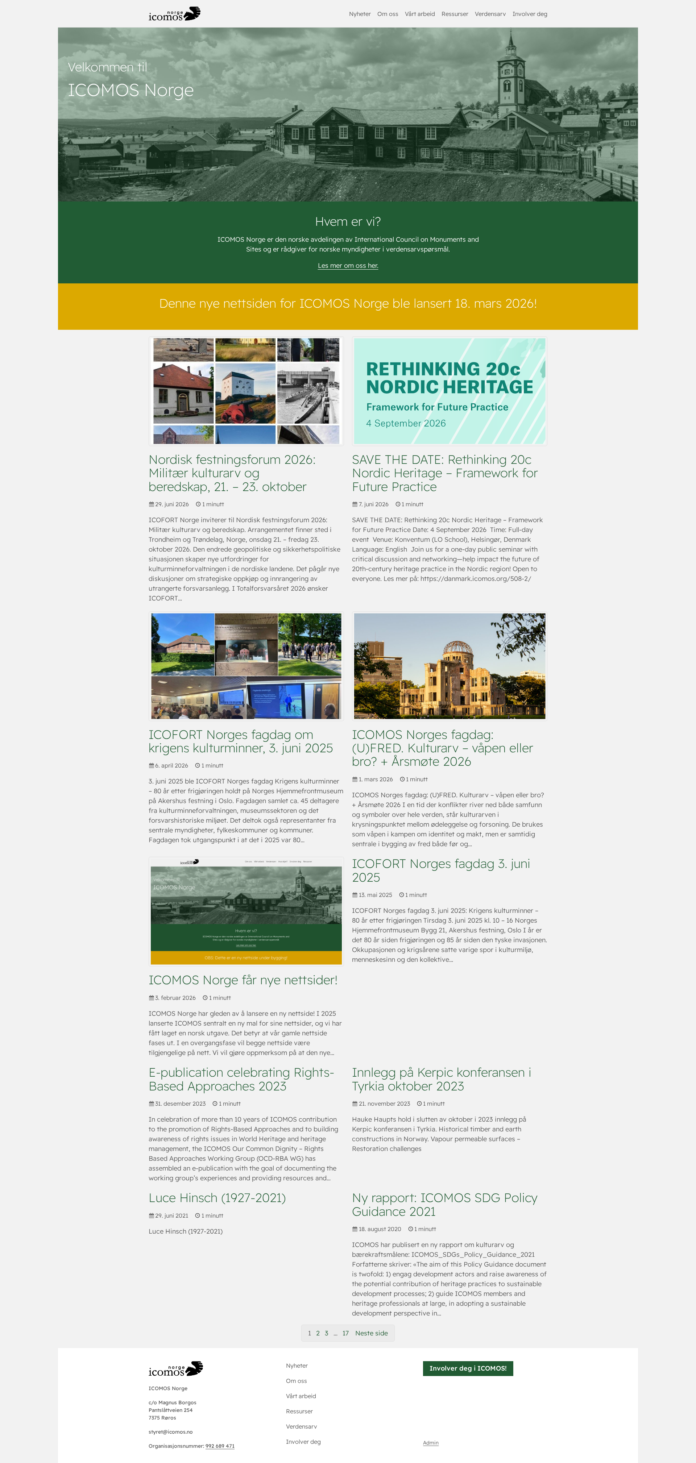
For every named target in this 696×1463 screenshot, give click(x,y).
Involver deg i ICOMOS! (468, 1368)
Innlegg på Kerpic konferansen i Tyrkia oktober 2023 (441, 1079)
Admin (431, 1442)
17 (346, 1333)
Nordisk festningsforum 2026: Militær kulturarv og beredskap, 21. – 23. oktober (232, 473)
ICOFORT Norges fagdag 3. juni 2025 (441, 870)
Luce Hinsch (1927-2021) (217, 1197)
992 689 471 (220, 1446)
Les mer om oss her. (348, 265)
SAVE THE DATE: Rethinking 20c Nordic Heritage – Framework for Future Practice (445, 473)
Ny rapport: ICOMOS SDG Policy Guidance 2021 (445, 1204)
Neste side (371, 1333)
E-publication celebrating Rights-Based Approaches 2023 (241, 1079)
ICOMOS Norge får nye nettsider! (243, 979)
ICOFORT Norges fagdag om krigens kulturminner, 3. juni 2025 (241, 741)
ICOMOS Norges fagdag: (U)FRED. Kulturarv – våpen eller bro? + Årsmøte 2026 (442, 748)
